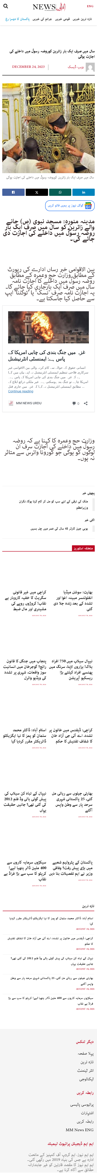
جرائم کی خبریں (42, 19)
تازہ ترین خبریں (82, 19)
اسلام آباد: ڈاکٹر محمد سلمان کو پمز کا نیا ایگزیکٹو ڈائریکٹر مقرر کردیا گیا (24, 735)
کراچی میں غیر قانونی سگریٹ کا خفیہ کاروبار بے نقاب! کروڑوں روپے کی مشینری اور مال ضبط (25, 600)
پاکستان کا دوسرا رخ (17, 19)
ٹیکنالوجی (86, 1079)
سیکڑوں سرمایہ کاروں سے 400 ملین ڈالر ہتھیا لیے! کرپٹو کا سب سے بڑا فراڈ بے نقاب (25, 870)
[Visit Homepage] (45, 6)
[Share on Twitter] (37, 192)
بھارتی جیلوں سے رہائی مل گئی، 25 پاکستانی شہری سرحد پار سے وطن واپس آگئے (72, 801)
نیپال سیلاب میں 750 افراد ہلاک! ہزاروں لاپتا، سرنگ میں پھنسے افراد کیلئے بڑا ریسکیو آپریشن (70, 669)
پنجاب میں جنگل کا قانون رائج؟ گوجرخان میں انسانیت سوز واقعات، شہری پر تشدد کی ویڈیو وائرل (24, 669)
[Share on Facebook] (13, 192)
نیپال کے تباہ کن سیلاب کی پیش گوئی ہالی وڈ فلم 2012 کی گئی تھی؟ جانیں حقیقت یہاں (25, 801)
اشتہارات (87, 1113)
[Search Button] (5, 6)
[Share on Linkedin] (83, 192)
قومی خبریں (62, 19)
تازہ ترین (87, 1062)
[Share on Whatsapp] (60, 192)
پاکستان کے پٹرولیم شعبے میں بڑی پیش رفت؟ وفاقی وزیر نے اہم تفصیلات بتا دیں (70, 868)
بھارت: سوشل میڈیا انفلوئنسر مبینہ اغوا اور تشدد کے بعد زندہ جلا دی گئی (72, 600)
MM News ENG (80, 1130)
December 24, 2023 (28, 67)
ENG (90, 6)
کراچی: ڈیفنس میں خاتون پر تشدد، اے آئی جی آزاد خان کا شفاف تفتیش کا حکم (70, 735)
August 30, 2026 (85, 929)
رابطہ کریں (85, 1121)
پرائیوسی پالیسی (82, 1104)
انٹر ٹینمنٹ (85, 1070)
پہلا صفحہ (86, 1053)
